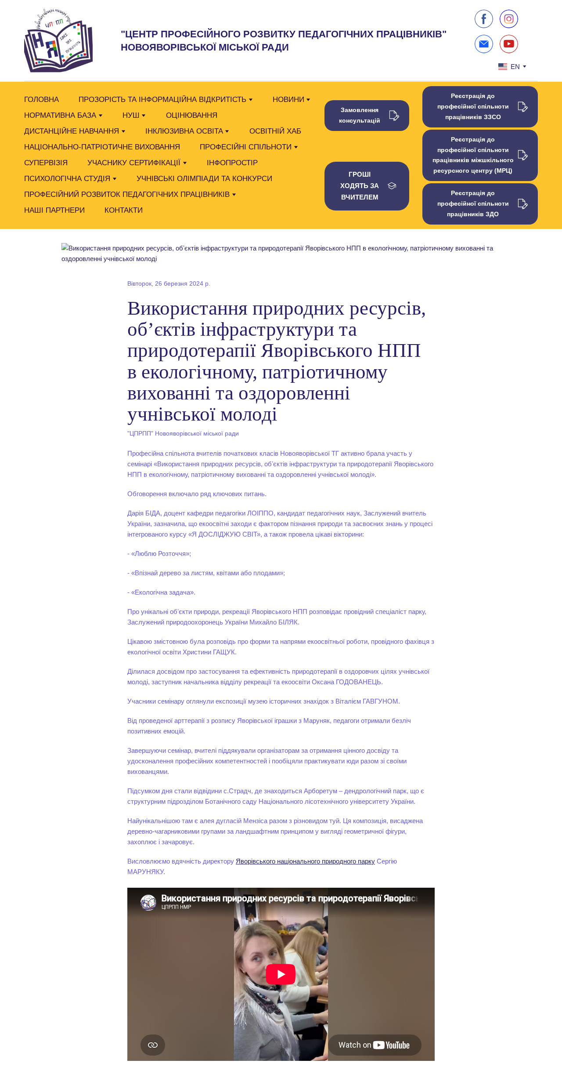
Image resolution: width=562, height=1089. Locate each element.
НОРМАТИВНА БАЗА (60, 115)
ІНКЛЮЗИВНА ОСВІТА (184, 131)
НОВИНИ (288, 99)
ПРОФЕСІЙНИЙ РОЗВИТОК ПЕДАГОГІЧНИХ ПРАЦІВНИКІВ (127, 194)
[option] (509, 67)
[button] (484, 19)
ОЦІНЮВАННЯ (191, 115)
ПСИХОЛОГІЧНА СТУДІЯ (67, 178)
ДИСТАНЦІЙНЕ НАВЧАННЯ (71, 131)
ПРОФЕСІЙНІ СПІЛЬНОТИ (246, 147)
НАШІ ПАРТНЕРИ (54, 210)
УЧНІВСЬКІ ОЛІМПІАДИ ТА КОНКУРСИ (204, 178)
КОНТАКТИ (123, 210)
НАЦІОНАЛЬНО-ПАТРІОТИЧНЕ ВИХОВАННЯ (102, 147)
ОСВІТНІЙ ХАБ (275, 131)
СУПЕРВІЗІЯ (46, 163)
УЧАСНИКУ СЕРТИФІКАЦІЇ (133, 163)
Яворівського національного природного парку (305, 861)
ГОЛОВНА (41, 99)
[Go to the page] (58, 41)
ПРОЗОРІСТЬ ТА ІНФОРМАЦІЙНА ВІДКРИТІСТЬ (162, 99)
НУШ (131, 115)
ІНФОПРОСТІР (232, 163)
